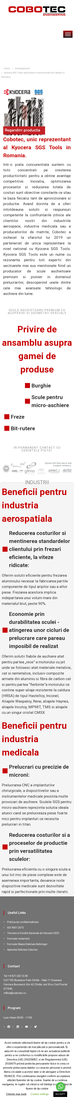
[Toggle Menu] (68, 34)
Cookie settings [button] (40, 1094)
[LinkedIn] (17, 1026)
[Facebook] (8, 1026)
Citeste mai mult (16, 1094)
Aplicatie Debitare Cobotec (22, 949)
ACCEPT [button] (60, 1094)
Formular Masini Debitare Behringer (27, 944)
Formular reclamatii (18, 938)
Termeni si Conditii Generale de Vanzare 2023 (33, 933)
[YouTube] (26, 1026)
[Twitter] (35, 1026)
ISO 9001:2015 (15, 927)
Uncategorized (22, 68)
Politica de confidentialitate (23, 922)
